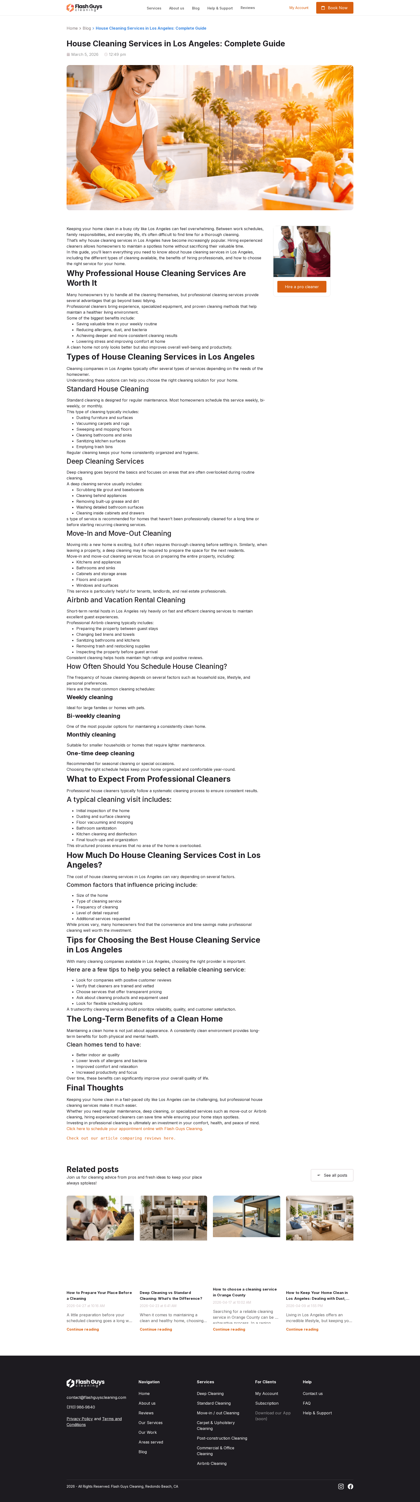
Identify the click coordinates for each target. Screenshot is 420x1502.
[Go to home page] (86, 1383)
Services (154, 8)
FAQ (307, 1403)
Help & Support (220, 8)
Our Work (148, 1432)
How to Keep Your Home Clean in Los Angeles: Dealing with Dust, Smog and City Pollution (317, 1298)
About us (176, 8)
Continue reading (83, 1329)
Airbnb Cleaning (212, 1463)
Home (72, 28)
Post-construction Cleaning (222, 1438)
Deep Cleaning (210, 1393)
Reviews (146, 1412)
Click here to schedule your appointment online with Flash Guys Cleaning (134, 1128)
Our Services (151, 1422)
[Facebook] (350, 1486)
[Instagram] (341, 1486)
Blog (196, 8)
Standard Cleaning (214, 1403)
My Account (266, 1393)
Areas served (151, 1442)
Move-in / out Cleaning (218, 1412)
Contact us (313, 1393)
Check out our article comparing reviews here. (121, 1138)
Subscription (267, 1403)
